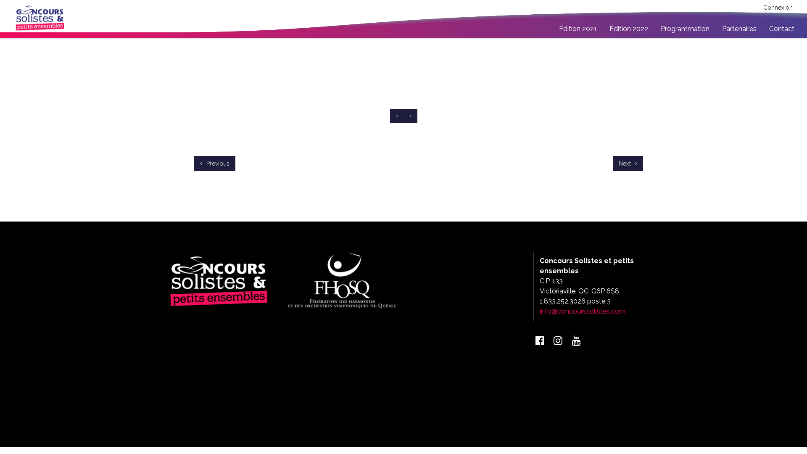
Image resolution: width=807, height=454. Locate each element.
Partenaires (739, 29)
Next (626, 163)
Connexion (778, 7)
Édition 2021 (578, 29)
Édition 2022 (628, 29)
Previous (217, 163)
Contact (781, 29)
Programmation (685, 29)
